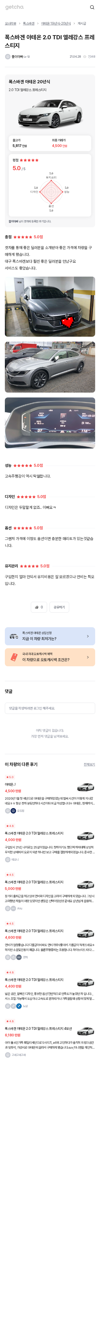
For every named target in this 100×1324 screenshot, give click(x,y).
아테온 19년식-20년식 (56, 23)
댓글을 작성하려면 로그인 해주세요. (32, 708)
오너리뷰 (10, 23)
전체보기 (89, 764)
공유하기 (59, 607)
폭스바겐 (28, 23)
